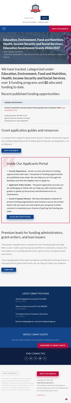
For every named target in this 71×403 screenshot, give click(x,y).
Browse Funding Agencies (25, 321)
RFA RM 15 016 (22, 116)
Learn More (8, 269)
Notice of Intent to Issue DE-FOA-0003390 (31, 306)
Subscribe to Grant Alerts (52, 345)
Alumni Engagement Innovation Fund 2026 (31, 299)
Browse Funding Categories (45, 321)
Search (44, 18)
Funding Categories (15, 52)
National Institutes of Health (20, 118)
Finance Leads (43, 22)
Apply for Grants (60, 29)
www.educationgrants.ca (45, 383)
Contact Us (41, 395)
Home (5, 52)
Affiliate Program (29, 22)
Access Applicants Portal (20, 217)
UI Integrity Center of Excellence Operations (32, 314)
